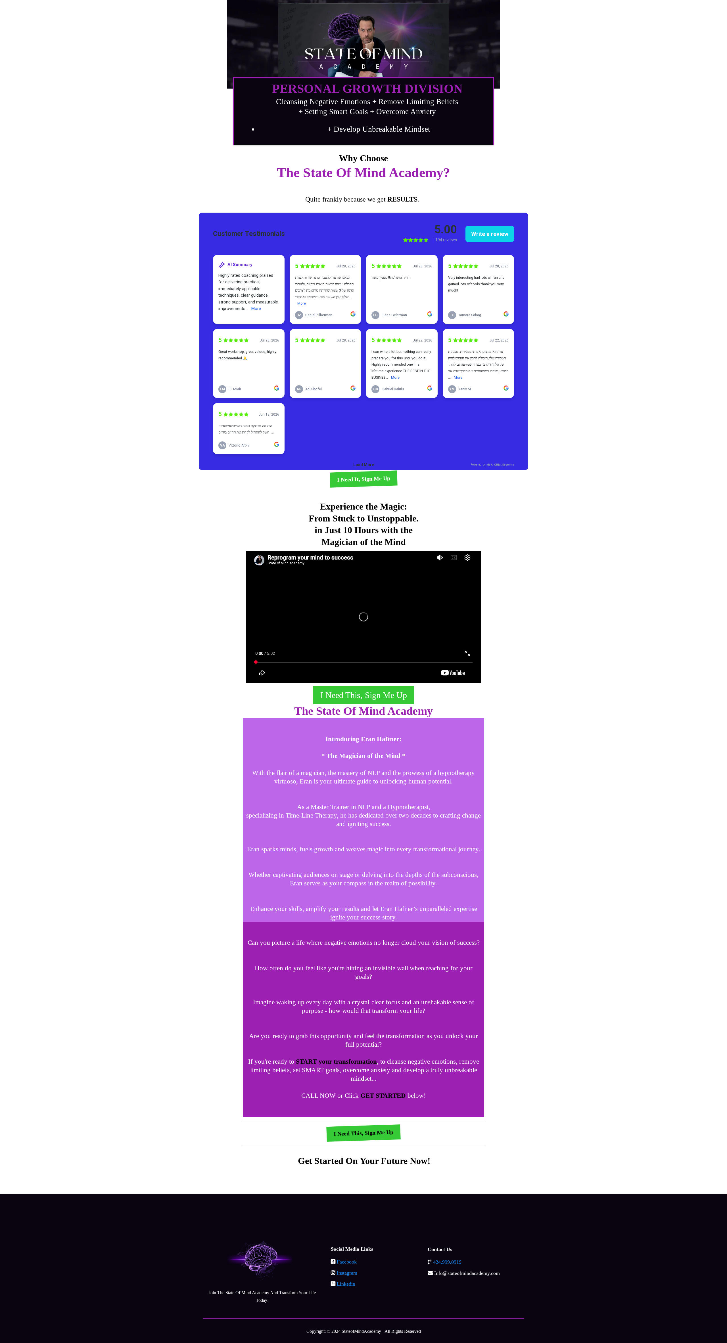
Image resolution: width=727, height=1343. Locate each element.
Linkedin (346, 1284)
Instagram (347, 1273)
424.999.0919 (447, 1262)
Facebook (347, 1262)
